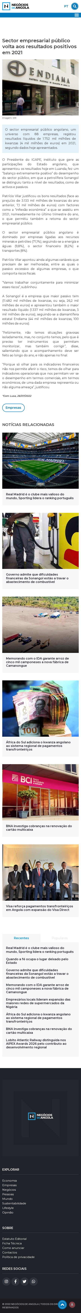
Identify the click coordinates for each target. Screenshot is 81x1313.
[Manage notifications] (72, 1305)
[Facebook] (15, 1281)
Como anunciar (13, 1248)
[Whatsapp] (33, 1281)
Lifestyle (8, 1208)
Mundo (7, 1199)
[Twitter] (24, 1281)
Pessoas (8, 1194)
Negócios (9, 1189)
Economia (9, 1180)
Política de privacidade (18, 1257)
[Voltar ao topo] (62, 1304)
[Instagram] (6, 1281)
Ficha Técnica (12, 1243)
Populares (59, 938)
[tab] (21, 938)
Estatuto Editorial (14, 1239)
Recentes (21, 938)
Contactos (9, 1252)
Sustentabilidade (14, 1203)
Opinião (7, 1212)
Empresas (13, 407)
